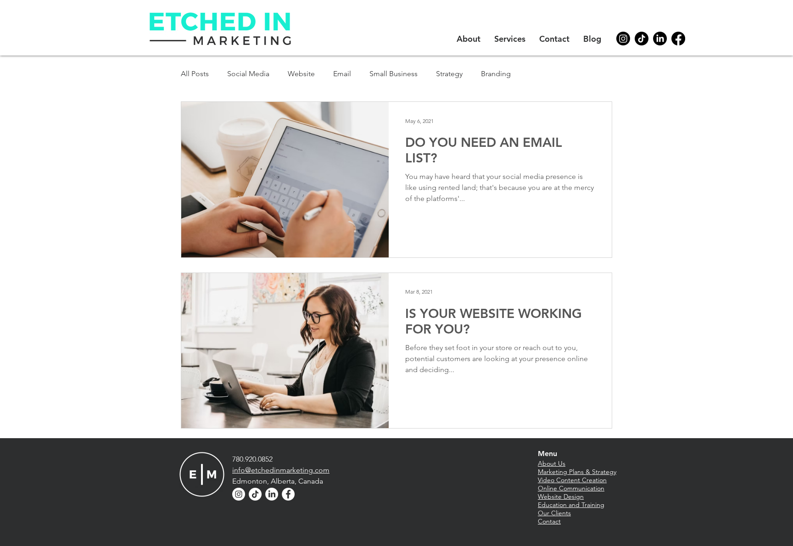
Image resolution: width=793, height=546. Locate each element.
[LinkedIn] (660, 38)
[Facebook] (678, 38)
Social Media (248, 73)
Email (342, 73)
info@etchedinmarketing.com (280, 470)
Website (301, 73)
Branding (496, 73)
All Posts (195, 73)
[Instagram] (623, 38)
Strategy (449, 73)
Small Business (393, 73)
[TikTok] (641, 38)
